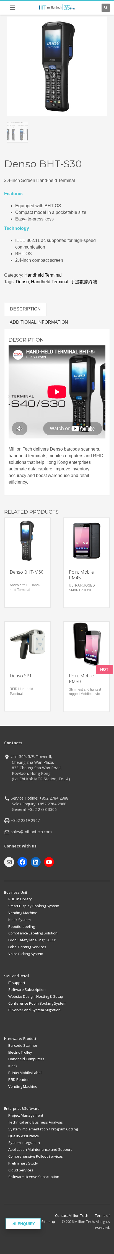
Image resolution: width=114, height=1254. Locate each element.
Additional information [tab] (39, 322)
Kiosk (12, 1065)
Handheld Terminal (43, 275)
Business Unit (15, 892)
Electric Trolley (20, 1052)
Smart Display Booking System (33, 905)
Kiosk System (19, 919)
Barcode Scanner (22, 1045)
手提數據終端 (84, 281)
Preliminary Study (23, 1163)
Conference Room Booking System (37, 1003)
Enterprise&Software (22, 1108)
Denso (22, 281)
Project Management (25, 1115)
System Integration (24, 1142)
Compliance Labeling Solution (33, 933)
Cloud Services (20, 1170)
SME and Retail (16, 975)
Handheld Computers (26, 1058)
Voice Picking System (25, 953)
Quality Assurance (23, 1135)
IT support (16, 982)
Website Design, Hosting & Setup (35, 996)
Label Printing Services (27, 946)
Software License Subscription (33, 1176)
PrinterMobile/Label (25, 1072)
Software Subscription (27, 989)
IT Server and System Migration (34, 1009)
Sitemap (48, 1221)
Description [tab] (25, 309)
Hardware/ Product (20, 1038)
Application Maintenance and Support (40, 1149)
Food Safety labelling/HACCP (32, 939)
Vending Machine (22, 912)
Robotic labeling (21, 926)
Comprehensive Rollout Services (35, 1156)
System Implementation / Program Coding (43, 1129)
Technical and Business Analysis (35, 1122)
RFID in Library (20, 898)
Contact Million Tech (71, 1215)
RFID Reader (18, 1079)
